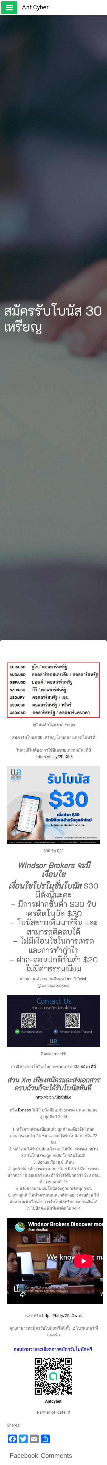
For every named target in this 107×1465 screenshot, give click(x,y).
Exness (24, 1110)
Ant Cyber (35, 7)
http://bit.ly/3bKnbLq (53, 1097)
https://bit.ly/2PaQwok (62, 1315)
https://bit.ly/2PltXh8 (54, 756)
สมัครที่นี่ (88, 1066)
